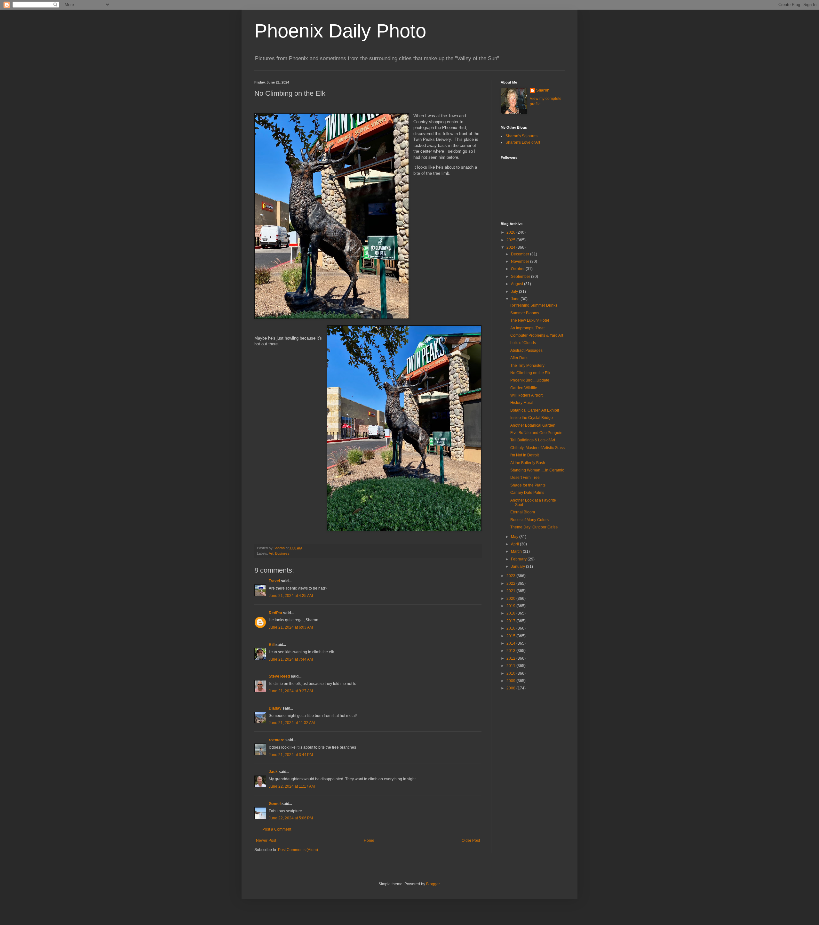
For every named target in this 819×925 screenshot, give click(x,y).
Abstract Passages (526, 350)
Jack (273, 771)
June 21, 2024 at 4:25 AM (291, 595)
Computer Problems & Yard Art (536, 335)
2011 (511, 666)
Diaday (275, 708)
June (516, 299)
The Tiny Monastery (527, 365)
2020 (511, 598)
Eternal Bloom (522, 512)
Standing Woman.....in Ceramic (537, 470)
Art (271, 553)
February (519, 559)
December (520, 254)
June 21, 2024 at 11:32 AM (292, 722)
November (520, 261)
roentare (276, 740)
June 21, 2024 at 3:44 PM (291, 754)
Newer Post (266, 840)
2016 (511, 628)
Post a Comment (276, 829)
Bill (271, 644)
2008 (511, 688)
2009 (511, 681)
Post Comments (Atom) (298, 850)
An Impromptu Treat (527, 328)
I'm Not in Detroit (524, 455)
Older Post (471, 840)
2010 (511, 673)
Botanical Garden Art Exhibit (534, 410)
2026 (511, 232)
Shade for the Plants (527, 485)
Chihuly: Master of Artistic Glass (537, 448)
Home (369, 840)
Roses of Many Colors (529, 520)
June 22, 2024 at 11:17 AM (292, 786)
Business (282, 553)
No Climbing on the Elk (530, 373)
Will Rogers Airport (526, 395)
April (515, 544)
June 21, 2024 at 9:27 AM (291, 691)
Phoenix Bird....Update (529, 380)
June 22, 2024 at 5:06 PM (291, 818)
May (515, 537)
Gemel (275, 803)
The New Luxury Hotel (529, 320)
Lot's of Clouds (523, 343)
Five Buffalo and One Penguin (536, 432)
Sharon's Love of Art (522, 142)
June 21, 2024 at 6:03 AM (291, 627)
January (518, 566)
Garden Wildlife (523, 388)
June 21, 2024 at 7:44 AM (291, 659)
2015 (511, 636)
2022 (511, 583)
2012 (511, 658)
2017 (511, 621)
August (517, 284)
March (517, 551)
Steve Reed (279, 676)
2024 (511, 247)
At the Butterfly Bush (527, 463)
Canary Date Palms (527, 492)
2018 (511, 613)
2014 (511, 643)
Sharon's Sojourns (521, 136)
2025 (511, 240)
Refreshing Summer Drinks (533, 305)
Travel (274, 581)
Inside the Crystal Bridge (531, 417)
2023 (511, 576)
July (515, 291)
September (521, 276)
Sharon (542, 90)
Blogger (433, 884)
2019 (511, 606)
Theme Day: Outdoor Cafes (534, 527)
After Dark (519, 358)
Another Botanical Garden (532, 425)
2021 (511, 591)
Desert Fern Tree (525, 477)
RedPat (275, 613)
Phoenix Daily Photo (340, 31)
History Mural (521, 402)
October (518, 269)
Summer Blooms (524, 313)
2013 (511, 650)
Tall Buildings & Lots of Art (532, 440)
